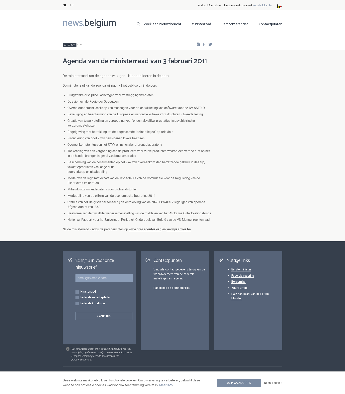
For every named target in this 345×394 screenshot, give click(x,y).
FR (71, 5)
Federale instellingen (93, 303)
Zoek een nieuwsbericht (162, 24)
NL (65, 5)
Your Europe (239, 288)
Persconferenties (234, 24)
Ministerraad (201, 24)
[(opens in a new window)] (203, 44)
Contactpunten (270, 24)
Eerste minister (241, 269)
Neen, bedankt (273, 382)
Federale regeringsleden (95, 297)
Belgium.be (238, 281)
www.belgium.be (262, 5)
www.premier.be (179, 229)
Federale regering (242, 275)
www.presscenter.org (145, 229)
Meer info (166, 385)
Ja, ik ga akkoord (238, 382)
